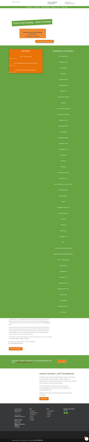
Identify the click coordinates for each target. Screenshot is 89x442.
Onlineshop (29, 7)
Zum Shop (62, 361)
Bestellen (44, 398)
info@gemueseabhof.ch (70, 3)
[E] (13, 410)
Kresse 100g (63, 312)
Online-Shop (16, 327)
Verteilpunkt (42, 395)
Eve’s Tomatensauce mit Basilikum (25, 70)
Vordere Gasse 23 (18, 410)
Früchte (31, 416)
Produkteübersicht (34, 412)
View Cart (26, 52)
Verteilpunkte (36, 7)
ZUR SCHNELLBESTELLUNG (44, 41)
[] (45, 3)
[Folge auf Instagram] (67, 413)
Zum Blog (32, 419)
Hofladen (53, 7)
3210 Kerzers (17, 411)
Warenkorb (32, 411)
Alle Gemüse (33, 414)
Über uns (49, 412)
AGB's (48, 416)
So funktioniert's (15, 348)
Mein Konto (64, 7)
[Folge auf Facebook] (64, 413)
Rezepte (32, 418)
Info (58, 7)
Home (23, 7)
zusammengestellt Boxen (45, 390)
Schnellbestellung (45, 7)
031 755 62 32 (68, 2)
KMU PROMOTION (38, 440)
